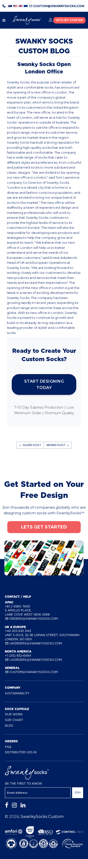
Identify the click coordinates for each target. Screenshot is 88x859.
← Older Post (30, 445)
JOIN (78, 792)
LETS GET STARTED (69, 20)
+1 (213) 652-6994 (18, 655)
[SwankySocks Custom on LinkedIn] (23, 805)
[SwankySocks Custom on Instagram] (14, 805)
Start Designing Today (44, 384)
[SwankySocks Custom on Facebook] (6, 805)
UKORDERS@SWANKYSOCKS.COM (35, 643)
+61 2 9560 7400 (17, 606)
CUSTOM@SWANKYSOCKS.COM (58, 6)
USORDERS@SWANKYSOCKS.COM (35, 660)
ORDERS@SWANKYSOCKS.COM (33, 618)
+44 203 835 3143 (18, 631)
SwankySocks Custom (42, 816)
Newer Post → (57, 445)
